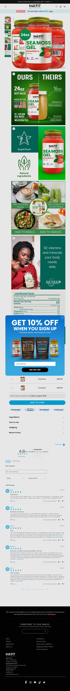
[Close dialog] (62, 317)
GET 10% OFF (35, 370)
